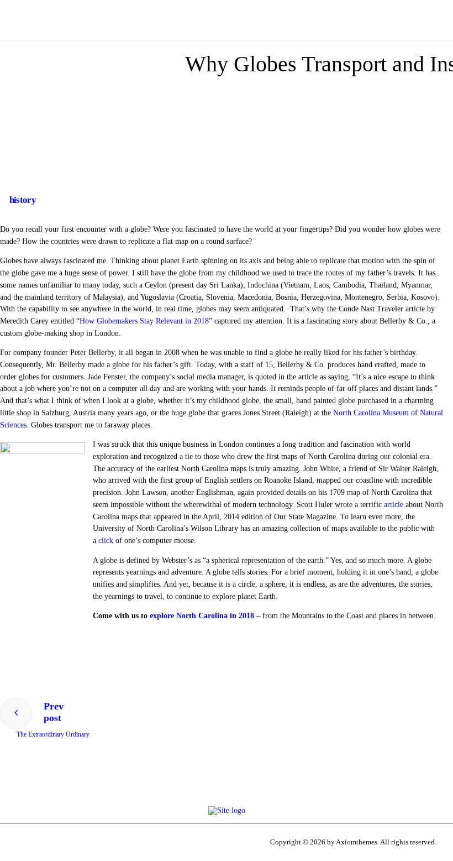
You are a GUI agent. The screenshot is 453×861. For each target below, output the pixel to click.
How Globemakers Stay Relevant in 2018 (144, 321)
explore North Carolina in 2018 (202, 616)
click (105, 540)
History (22, 200)
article (393, 504)
